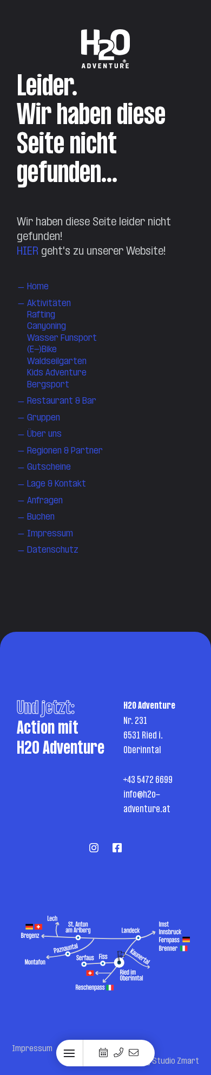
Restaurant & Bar (61, 401)
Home (38, 287)
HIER (27, 251)
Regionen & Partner (65, 451)
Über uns (44, 434)
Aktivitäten (49, 304)
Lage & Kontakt (56, 484)
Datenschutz (52, 550)
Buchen (41, 517)
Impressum (50, 534)
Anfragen (45, 501)
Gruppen (43, 418)
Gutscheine (49, 467)
